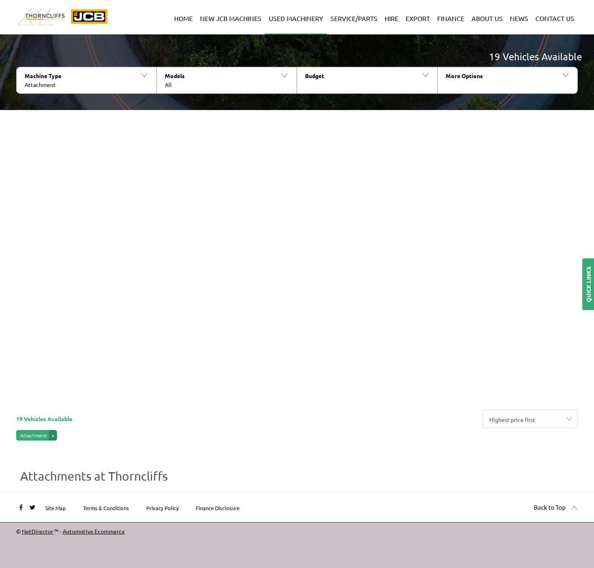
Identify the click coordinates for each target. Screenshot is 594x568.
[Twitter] (32, 507)
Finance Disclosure (218, 507)
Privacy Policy (162, 507)
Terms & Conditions (106, 507)
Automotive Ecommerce (94, 531)
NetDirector (38, 531)
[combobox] (530, 419)
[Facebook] (21, 507)
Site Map (55, 507)
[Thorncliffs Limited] (62, 17)
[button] (86, 80)
